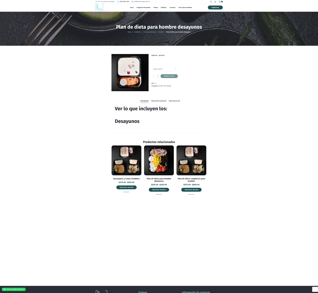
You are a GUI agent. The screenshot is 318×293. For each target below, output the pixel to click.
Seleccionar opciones (126, 187)
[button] (14, 289)
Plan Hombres (167, 86)
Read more (126, 192)
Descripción (144, 101)
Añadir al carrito (169, 76)
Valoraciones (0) (174, 101)
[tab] (144, 101)
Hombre (161, 86)
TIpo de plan (156, 64)
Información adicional (158, 101)
